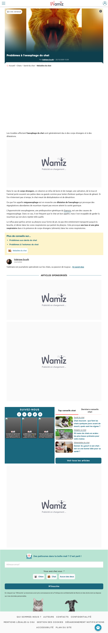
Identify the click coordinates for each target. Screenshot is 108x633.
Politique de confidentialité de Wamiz (67, 593)
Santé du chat (29, 66)
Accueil (12, 66)
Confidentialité (81, 617)
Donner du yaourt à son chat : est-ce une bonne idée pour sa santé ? (87, 449)
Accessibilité (45, 627)
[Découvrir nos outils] (98, 627)
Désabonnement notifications (84, 622)
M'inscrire (54, 586)
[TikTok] (35, 414)
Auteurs (48, 617)
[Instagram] (30, 414)
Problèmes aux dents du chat (23, 240)
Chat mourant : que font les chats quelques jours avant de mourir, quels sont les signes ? (87, 423)
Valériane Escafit (48, 60)
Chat (54, 576)
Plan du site (64, 627)
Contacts (62, 617)
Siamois (67, 210)
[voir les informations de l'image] (100, 11)
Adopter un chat (80, 430)
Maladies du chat (44, 66)
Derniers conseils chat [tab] (90, 410)
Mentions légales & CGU (19, 622)
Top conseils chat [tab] (67, 410)
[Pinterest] (40, 414)
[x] (24, 414)
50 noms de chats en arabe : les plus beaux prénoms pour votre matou (86, 436)
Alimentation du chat (81, 442)
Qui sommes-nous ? (29, 617)
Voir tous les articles (78, 460)
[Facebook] (19, 414)
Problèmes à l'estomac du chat (23, 244)
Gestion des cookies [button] (50, 622)
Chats (19, 66)
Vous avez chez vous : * (54, 571)
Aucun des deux (67, 576)
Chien (40, 576)
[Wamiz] (58, 3)
